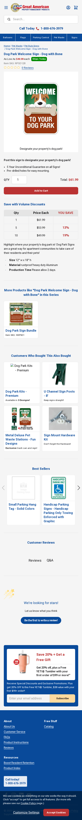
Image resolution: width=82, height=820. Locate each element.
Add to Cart (41, 190)
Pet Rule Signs (31, 45)
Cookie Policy (28, 803)
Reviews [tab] (35, 560)
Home (7, 45)
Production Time (20, 269)
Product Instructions (16, 742)
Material (14, 265)
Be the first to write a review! (41, 620)
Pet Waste (17, 45)
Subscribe (62, 698)
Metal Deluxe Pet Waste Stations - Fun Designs (21, 439)
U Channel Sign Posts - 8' (59, 394)
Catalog (49, 726)
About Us (9, 726)
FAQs (7, 737)
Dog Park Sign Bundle (21, 330)
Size (12, 260)
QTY (6, 179)
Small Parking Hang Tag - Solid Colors (22, 507)
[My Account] (68, 7)
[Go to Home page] (30, 7)
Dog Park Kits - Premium (16, 394)
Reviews (9, 747)
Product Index (12, 768)
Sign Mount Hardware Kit (59, 437)
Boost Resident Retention (19, 762)
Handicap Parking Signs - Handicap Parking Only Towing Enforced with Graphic (58, 513)
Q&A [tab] (50, 560)
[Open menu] (6, 7)
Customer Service (14, 731)
